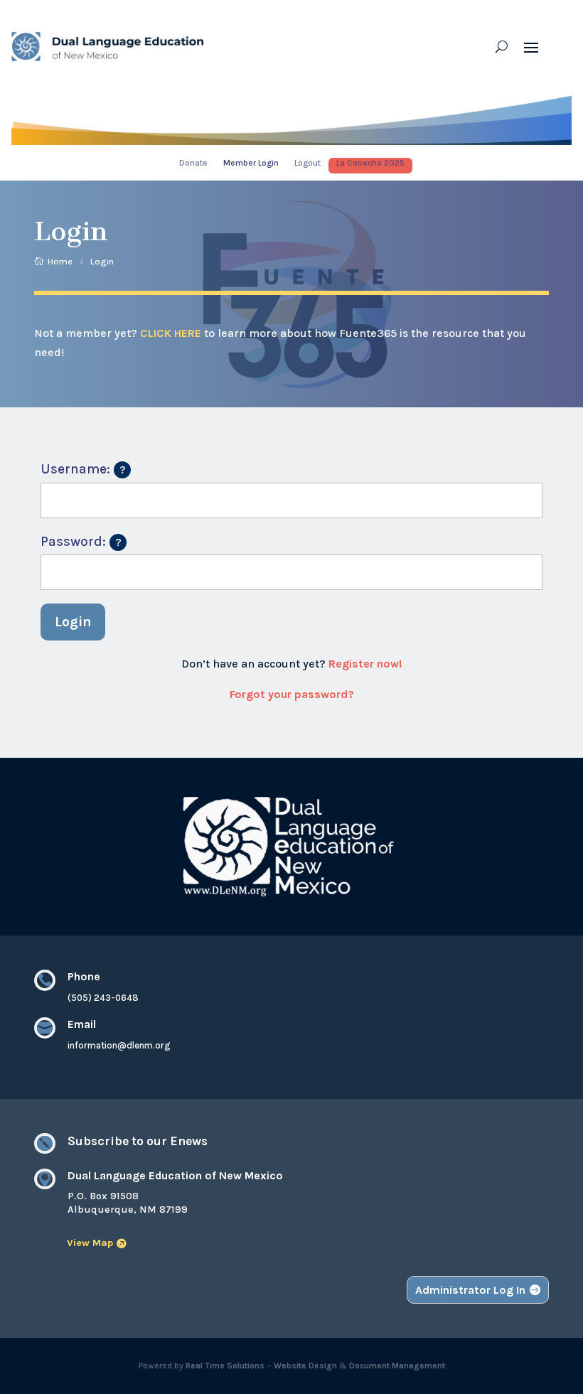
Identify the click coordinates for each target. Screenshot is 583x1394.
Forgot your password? (292, 694)
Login (73, 621)
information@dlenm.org (119, 1045)
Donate (193, 163)
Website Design (305, 1366)
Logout (307, 163)
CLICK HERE (170, 333)
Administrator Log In (470, 1290)
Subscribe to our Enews (138, 1141)
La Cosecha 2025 (370, 163)
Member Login (251, 163)
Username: (86, 466)
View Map (90, 1243)
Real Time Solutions (225, 1366)
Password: (84, 539)
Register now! (365, 663)
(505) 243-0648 (103, 997)
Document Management (397, 1366)
